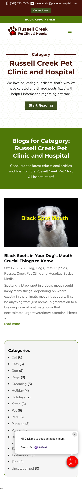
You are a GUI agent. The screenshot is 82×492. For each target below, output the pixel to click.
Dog (31, 268)
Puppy (17, 430)
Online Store (40, 10)
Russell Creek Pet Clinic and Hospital (33, 273)
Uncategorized (23, 468)
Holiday (18, 390)
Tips (15, 462)
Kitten (16, 404)
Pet (14, 410)
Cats (15, 364)
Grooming (19, 384)
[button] (72, 461)
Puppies (60, 268)
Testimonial (20, 455)
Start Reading (41, 105)
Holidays (18, 397)
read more (12, 323)
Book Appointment (41, 19)
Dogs (40, 268)
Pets (49, 268)
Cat (14, 357)
